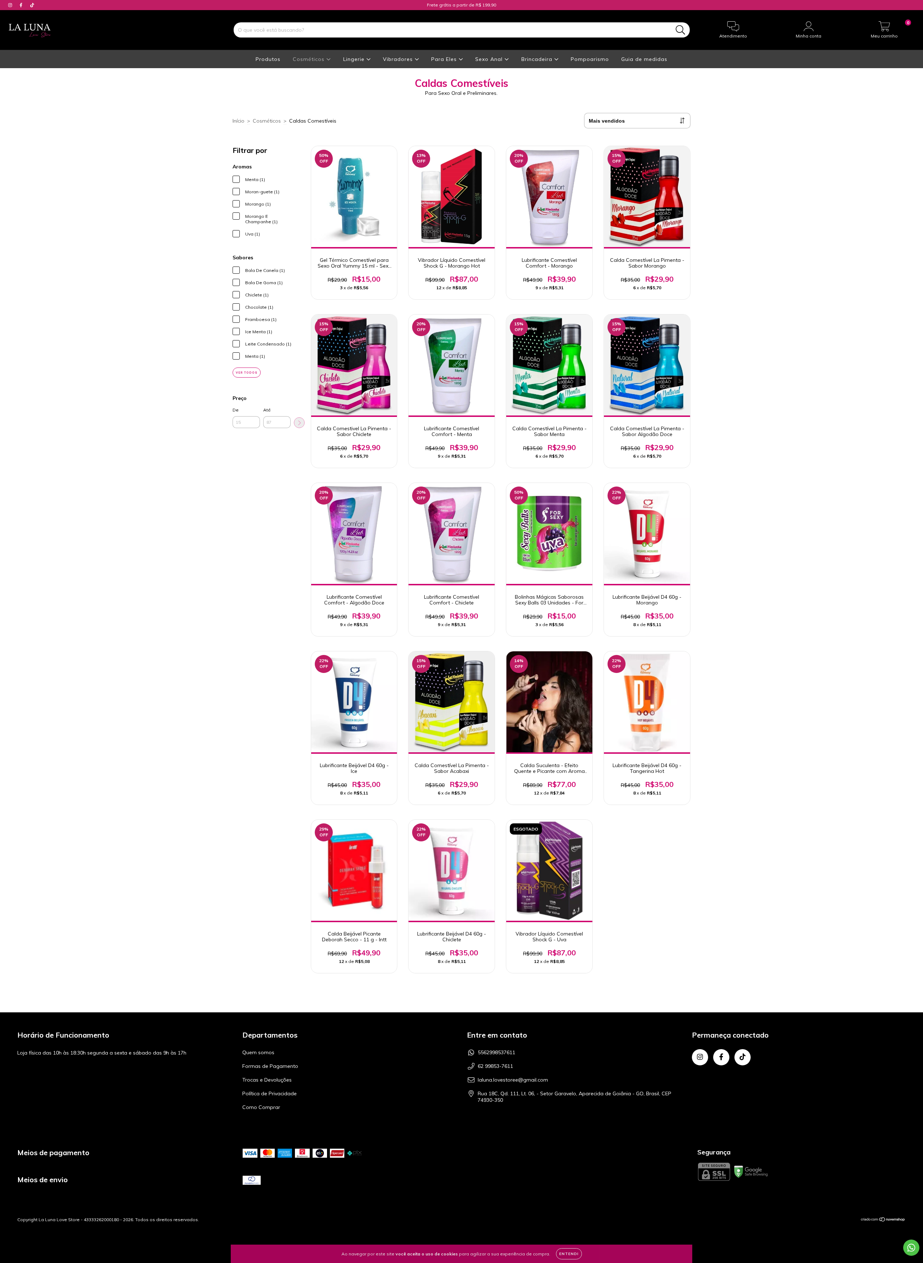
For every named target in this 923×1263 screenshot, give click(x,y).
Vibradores (399, 59)
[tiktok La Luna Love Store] (32, 5)
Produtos (268, 59)
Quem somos (258, 1052)
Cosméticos (309, 59)
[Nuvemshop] (883, 1220)
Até (267, 410)
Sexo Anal (489, 59)
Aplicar (299, 422)
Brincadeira (537, 59)
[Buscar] (680, 30)
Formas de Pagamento (270, 1066)
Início (238, 121)
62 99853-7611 (495, 1066)
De (236, 410)
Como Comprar (261, 1107)
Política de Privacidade (269, 1093)
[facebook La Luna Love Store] (21, 5)
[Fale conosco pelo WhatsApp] (911, 1248)
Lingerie (354, 59)
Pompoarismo (590, 59)
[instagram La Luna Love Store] (10, 5)
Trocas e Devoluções (267, 1080)
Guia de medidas (644, 59)
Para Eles (445, 59)
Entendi (569, 1253)
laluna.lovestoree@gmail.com (513, 1080)
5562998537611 (496, 1052)
